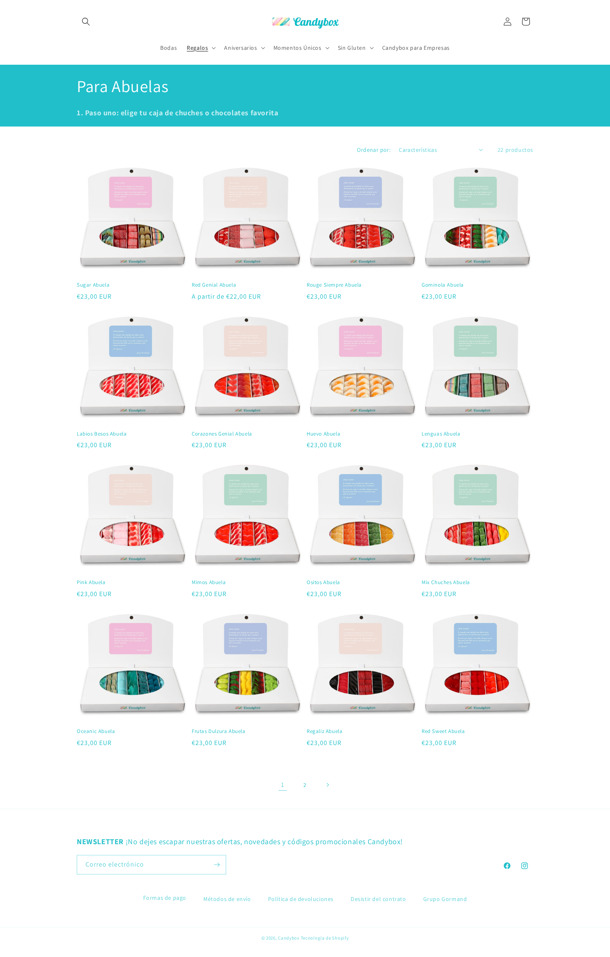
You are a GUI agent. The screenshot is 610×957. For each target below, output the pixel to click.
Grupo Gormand (445, 899)
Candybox (289, 938)
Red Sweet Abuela (443, 731)
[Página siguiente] (327, 785)
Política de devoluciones (301, 899)
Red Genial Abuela (214, 285)
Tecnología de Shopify (325, 938)
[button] (86, 21)
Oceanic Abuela (96, 731)
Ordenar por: (373, 149)
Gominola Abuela (443, 285)
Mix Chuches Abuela (446, 582)
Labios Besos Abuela (102, 434)
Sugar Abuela (93, 285)
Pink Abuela (91, 582)
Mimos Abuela (209, 582)
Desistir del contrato (378, 899)
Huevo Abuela (323, 434)
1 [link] (282, 784)
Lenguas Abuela (441, 434)
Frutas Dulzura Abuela (219, 731)
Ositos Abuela (323, 582)
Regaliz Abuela (324, 731)
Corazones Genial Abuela (222, 434)
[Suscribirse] (216, 864)
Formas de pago (164, 897)
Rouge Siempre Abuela (334, 285)
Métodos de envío (227, 899)
